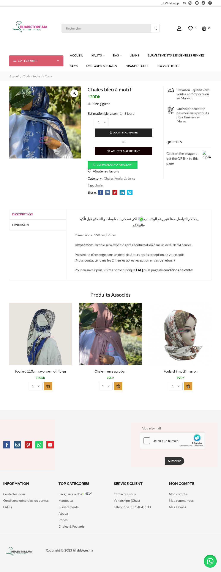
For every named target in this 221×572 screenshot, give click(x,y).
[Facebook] (210, 3)
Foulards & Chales (101, 66)
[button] (112, 164)
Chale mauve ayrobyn (110, 371)
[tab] (22, 214)
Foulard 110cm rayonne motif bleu (40, 371)
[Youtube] (197, 3)
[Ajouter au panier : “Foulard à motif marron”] (188, 386)
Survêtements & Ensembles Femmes (176, 55)
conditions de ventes (178, 270)
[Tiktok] (203, 3)
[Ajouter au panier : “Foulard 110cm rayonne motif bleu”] (48, 386)
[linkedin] (122, 192)
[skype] (129, 192)
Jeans (134, 55)
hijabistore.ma (83, 550)
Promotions (167, 66)
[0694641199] (141, 219)
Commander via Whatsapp (114, 164)
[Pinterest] (114, 192)
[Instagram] (190, 3)
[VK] (107, 192)
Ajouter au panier (125, 132)
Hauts (97, 55)
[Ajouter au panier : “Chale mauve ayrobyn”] (118, 386)
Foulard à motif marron (180, 371)
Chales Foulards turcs (37, 76)
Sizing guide (101, 104)
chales (99, 185)
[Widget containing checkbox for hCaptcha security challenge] (172, 441)
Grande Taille (137, 66)
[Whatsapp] (39, 444)
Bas (116, 55)
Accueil (76, 55)
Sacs (74, 66)
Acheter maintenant (125, 151)
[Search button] (155, 28)
